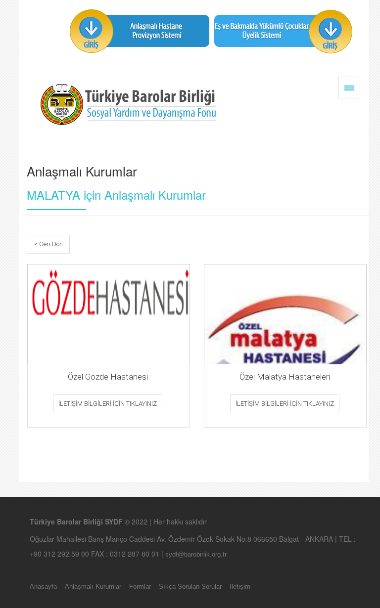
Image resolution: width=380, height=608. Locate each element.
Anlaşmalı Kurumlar (93, 586)
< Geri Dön (48, 244)
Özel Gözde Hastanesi (108, 377)
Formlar (140, 586)
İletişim (240, 586)
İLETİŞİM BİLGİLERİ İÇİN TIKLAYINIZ (107, 403)
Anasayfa (43, 586)
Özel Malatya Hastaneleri (284, 377)
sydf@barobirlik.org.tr (196, 554)
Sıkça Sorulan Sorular (190, 586)
